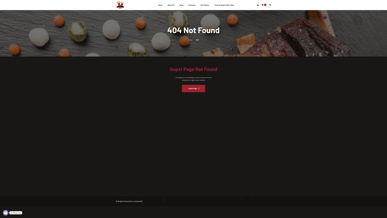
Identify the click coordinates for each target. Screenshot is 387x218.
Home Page (192, 88)
